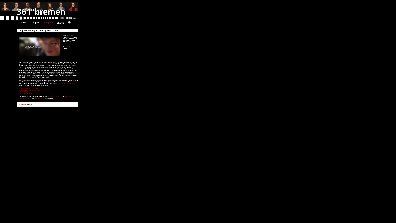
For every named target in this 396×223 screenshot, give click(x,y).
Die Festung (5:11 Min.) (26, 92)
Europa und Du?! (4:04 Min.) (67, 83)
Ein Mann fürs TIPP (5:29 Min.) (29, 88)
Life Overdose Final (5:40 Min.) (29, 93)
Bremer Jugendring (54, 96)
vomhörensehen (39, 98)
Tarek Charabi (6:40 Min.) (27, 87)
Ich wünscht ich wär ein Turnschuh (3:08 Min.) (34, 90)
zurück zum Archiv (25, 104)
